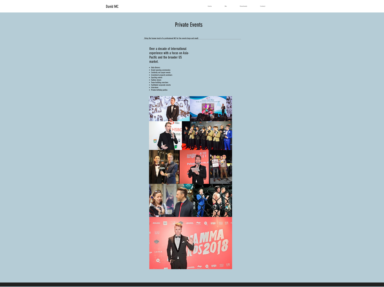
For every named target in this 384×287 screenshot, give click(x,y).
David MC (113, 6)
